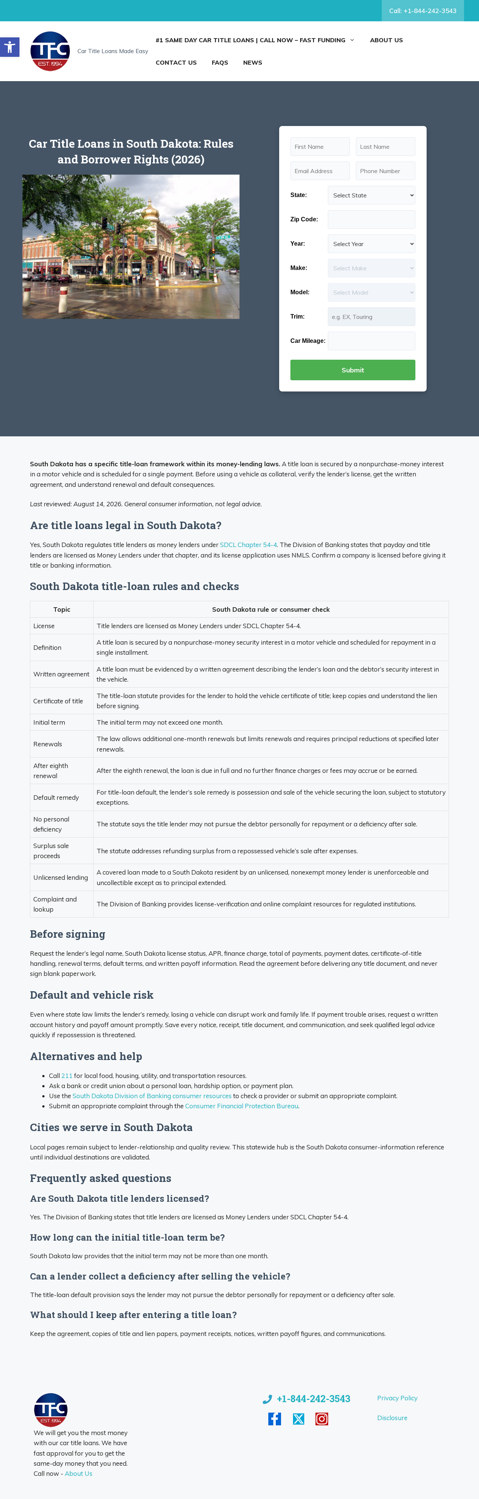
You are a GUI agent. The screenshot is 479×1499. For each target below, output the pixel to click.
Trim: (297, 316)
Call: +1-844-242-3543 (423, 11)
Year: (297, 243)
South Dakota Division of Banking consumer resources (152, 1096)
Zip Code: (304, 219)
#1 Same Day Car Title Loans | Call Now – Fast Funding (250, 40)
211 (67, 1075)
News (252, 62)
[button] (9, 47)
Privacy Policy (397, 1398)
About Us (386, 40)
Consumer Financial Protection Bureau (241, 1106)
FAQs (220, 62)
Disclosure (392, 1418)
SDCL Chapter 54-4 (248, 545)
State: (298, 195)
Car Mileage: (308, 341)
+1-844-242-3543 (313, 1398)
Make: (298, 268)
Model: (299, 292)
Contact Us (176, 62)
